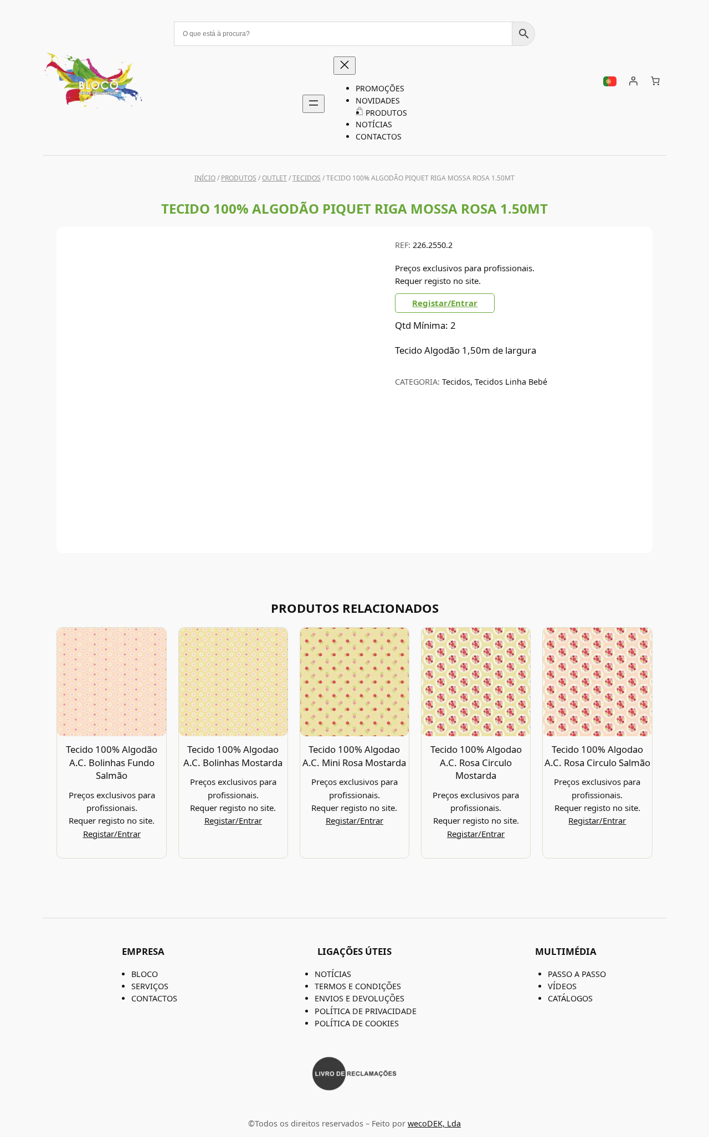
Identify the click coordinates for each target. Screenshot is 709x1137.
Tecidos (306, 178)
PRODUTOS (238, 178)
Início (204, 178)
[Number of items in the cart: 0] (655, 81)
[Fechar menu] (344, 65)
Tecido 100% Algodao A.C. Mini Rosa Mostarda (354, 756)
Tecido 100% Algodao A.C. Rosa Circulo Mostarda (476, 762)
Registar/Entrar (444, 302)
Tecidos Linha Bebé (511, 381)
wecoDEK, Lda (434, 1123)
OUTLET (274, 178)
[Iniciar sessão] (633, 81)
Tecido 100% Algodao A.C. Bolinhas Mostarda (232, 756)
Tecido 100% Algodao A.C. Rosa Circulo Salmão (597, 756)
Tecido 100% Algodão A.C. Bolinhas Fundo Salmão (111, 762)
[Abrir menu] (313, 104)
